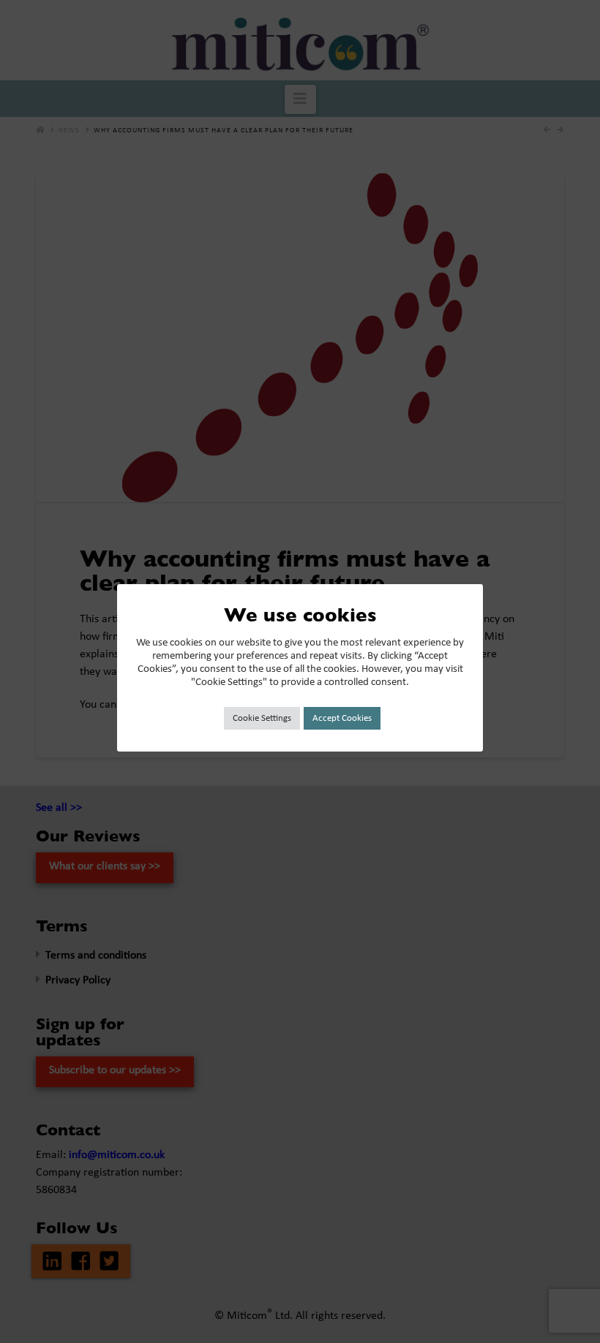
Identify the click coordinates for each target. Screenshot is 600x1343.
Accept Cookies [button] (342, 718)
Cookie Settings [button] (262, 718)
